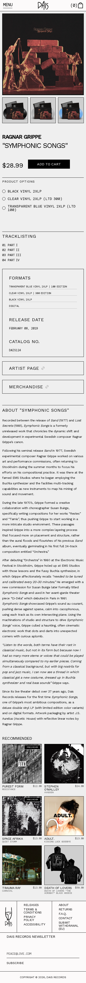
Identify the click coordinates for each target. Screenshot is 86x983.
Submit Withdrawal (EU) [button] (69, 925)
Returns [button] (65, 909)
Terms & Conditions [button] (33, 911)
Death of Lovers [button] (58, 888)
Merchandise (26, 386)
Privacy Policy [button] (29, 918)
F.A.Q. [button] (63, 913)
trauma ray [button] (11, 888)
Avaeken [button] (49, 792)
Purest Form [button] (12, 786)
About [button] (64, 905)
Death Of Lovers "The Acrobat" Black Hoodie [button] (58, 891)
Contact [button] (66, 918)
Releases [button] (31, 905)
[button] (43, 5)
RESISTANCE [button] (8, 789)
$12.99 (37, 786)
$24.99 (79, 786)
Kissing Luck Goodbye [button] (57, 841)
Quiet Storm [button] (9, 841)
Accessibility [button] (34, 924)
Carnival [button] (7, 890)
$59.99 (79, 887)
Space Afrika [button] (12, 838)
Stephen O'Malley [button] (51, 788)
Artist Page (24, 368)
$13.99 (37, 838)
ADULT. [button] (49, 838)
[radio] (4, 191)
